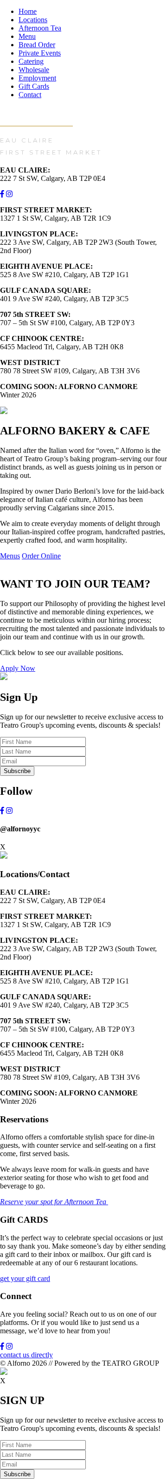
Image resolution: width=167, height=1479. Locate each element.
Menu (27, 36)
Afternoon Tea (40, 28)
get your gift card (25, 1278)
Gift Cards (34, 86)
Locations (33, 20)
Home (28, 11)
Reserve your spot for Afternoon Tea (54, 1202)
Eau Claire (27, 140)
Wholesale (34, 70)
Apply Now (17, 668)
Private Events (40, 53)
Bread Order (37, 45)
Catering (31, 61)
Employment (37, 78)
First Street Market (51, 152)
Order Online (41, 556)
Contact (30, 95)
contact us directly (26, 1355)
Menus (10, 556)
